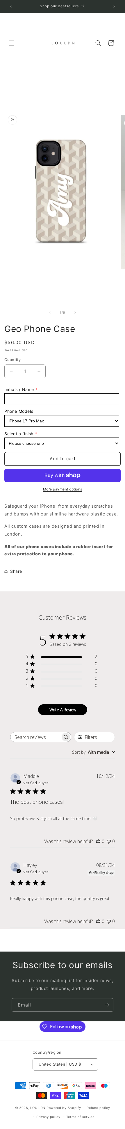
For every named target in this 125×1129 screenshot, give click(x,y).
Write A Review (62, 709)
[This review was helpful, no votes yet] (98, 841)
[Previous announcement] (10, 6)
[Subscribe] (106, 1005)
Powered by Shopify (64, 1108)
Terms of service (80, 1117)
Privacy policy (48, 1117)
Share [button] (16, 571)
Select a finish (18, 433)
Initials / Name (19, 389)
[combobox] (93, 752)
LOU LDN (37, 1108)
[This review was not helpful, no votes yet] (109, 841)
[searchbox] (35, 737)
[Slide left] (49, 312)
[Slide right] (75, 312)
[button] (11, 43)
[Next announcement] (114, 6)
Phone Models (18, 411)
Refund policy (98, 1108)
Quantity (12, 359)
